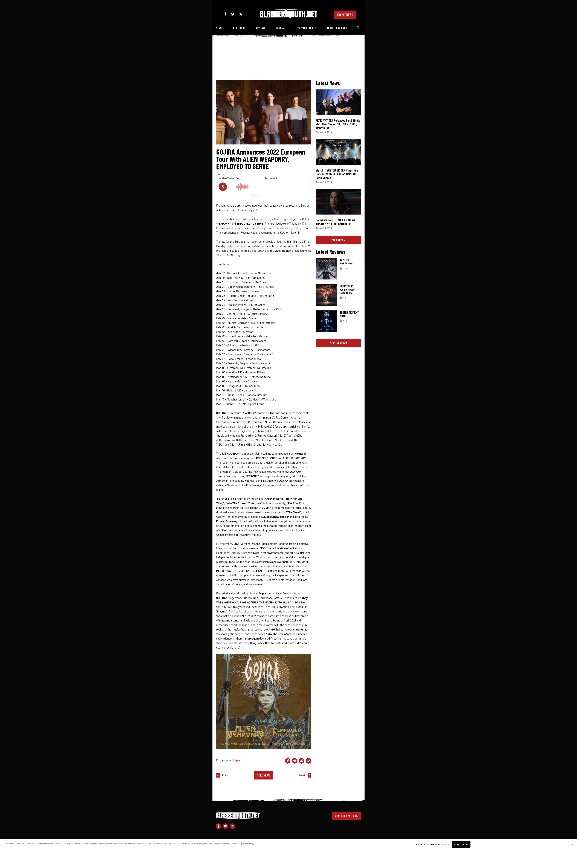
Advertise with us (346, 816)
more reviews (338, 343)
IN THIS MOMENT (349, 312)
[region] (288, 844)
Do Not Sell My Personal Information (432, 844)
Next (302, 775)
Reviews (260, 28)
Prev (225, 775)
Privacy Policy (307, 28)
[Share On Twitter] (294, 761)
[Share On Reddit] (301, 761)
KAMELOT (345, 260)
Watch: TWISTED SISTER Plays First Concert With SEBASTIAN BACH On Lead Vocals (337, 174)
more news (338, 240)
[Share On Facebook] (287, 761)
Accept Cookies (461, 844)
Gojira (236, 760)
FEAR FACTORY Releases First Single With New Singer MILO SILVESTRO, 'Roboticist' (338, 124)
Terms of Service (337, 28)
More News (263, 775)
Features (239, 28)
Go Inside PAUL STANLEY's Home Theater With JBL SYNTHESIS (335, 222)
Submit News (345, 15)
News (219, 28)
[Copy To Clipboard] (308, 761)
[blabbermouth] (288, 17)
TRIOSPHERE (346, 286)
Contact (281, 28)
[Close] (572, 844)
